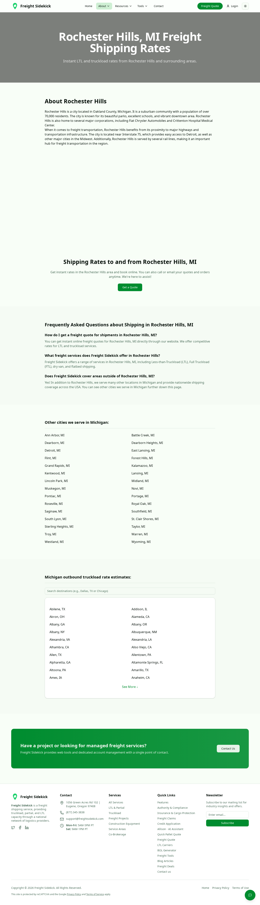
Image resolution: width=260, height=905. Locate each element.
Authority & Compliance (172, 807)
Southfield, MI (142, 511)
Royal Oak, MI (141, 504)
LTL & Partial (116, 807)
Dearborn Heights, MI (147, 443)
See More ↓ (130, 687)
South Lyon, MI (55, 519)
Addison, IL (139, 609)
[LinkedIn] (27, 827)
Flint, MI (50, 458)
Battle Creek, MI (143, 435)
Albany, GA (57, 624)
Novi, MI (137, 488)
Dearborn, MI (54, 443)
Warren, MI (140, 534)
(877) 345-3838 (75, 812)
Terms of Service (95, 894)
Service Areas (117, 829)
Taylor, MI (138, 526)
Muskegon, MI (55, 488)
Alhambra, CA (59, 647)
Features (162, 802)
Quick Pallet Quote (169, 834)
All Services (116, 802)
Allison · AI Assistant (170, 829)
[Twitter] (13, 827)
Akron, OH (57, 617)
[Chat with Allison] (250, 895)
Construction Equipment (124, 823)
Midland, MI (140, 481)
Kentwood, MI (55, 473)
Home (88, 6)
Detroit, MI (52, 450)
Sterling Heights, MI (59, 526)
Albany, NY (57, 632)
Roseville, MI (54, 504)
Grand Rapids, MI (57, 466)
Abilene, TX (57, 609)
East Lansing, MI (143, 450)
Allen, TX (55, 655)
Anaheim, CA (141, 678)
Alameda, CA (140, 617)
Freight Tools (165, 855)
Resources (121, 6)
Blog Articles (165, 861)
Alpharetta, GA (59, 662)
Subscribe (227, 823)
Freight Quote (210, 6)
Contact (158, 6)
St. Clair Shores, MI (145, 519)
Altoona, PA (57, 670)
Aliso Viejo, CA (142, 647)
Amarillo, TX (140, 670)
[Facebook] (20, 827)
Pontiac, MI (53, 496)
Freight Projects (119, 818)
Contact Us (228, 748)
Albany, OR (139, 624)
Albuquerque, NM (144, 632)
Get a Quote (130, 287)
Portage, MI (140, 496)
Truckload (115, 813)
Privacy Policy (220, 888)
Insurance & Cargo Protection (176, 813)
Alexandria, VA (59, 639)
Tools (140, 6)
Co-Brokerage (117, 834)
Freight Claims (166, 818)
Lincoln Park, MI (56, 481)
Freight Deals (165, 866)
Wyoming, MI (141, 542)
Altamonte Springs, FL (147, 662)
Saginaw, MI (53, 511)
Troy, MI (50, 534)
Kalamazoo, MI (142, 466)
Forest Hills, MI (142, 458)
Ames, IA (55, 678)
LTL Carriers (165, 845)
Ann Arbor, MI (54, 435)
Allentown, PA (141, 655)
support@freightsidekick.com (85, 819)
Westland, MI (54, 542)
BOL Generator (166, 850)
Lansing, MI (140, 473)
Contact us (164, 871)
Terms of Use (240, 888)
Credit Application (168, 823)
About (102, 6)
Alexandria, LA (142, 639)
